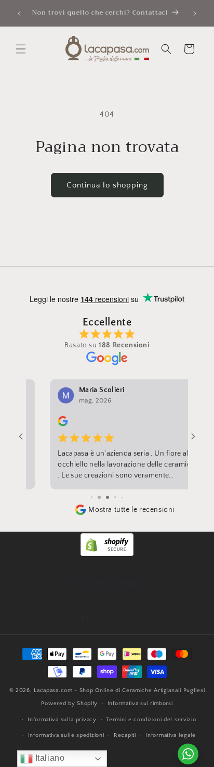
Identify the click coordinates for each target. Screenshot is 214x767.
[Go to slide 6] (115, 497)
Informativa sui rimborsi (140, 703)
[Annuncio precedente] (19, 13)
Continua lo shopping (107, 185)
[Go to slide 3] (91, 497)
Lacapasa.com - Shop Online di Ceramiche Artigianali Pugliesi (119, 690)
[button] (20, 48)
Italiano (48, 757)
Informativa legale (170, 735)
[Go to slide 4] (99, 497)
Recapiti (125, 735)
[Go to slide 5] (107, 497)
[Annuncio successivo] (194, 13)
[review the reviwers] (41, 424)
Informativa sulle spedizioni (66, 735)
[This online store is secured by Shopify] (107, 553)
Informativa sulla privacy (62, 719)
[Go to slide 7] (123, 497)
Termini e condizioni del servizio (151, 719)
